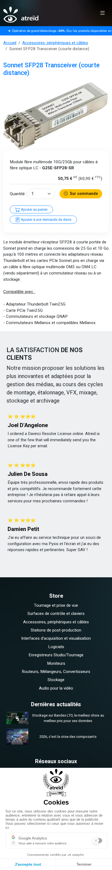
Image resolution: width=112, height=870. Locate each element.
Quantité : (18, 193)
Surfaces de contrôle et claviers (56, 613)
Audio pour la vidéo (56, 688)
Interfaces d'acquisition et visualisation (56, 638)
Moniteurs (56, 663)
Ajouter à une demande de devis (45, 220)
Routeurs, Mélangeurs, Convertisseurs (56, 671)
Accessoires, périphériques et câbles (55, 42)
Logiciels (56, 646)
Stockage (56, 679)
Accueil (9, 42)
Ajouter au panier (34, 209)
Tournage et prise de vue (56, 605)
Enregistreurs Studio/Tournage (56, 654)
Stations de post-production (56, 630)
